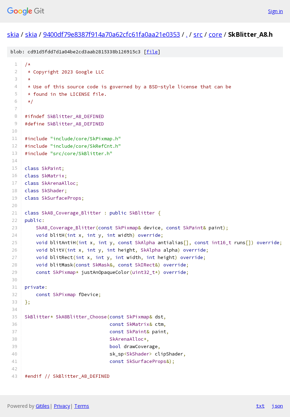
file (152, 52)
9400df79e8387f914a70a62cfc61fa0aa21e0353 (111, 34)
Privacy (62, 406)
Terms (81, 406)
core (215, 34)
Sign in (275, 11)
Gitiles (43, 406)
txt (260, 406)
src (198, 34)
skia (13, 34)
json (277, 406)
